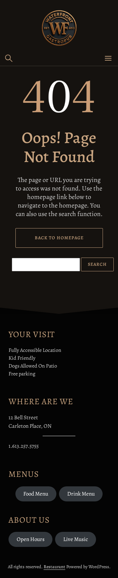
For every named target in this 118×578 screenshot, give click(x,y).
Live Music (75, 539)
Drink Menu (81, 493)
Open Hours (31, 539)
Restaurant (54, 567)
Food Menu (35, 493)
